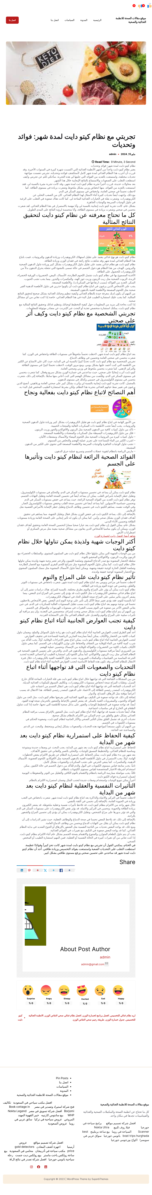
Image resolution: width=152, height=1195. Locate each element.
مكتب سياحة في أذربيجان (50, 1151)
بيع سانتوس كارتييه (52, 1115)
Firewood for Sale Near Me (12, 118)
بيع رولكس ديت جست (28, 1155)
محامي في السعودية (21, 1151)
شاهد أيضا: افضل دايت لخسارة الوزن (114, 535)
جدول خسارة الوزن (115, 1019)
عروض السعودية (57, 1123)
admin (112, 154)
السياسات (62, 1086)
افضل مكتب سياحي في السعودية (32, 1102)
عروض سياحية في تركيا (48, 1119)
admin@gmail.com (92, 964)
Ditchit (76, 118)
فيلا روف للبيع (122, 1127)
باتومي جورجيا (112, 1136)
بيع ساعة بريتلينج (100, 1131)
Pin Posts (62, 1078)
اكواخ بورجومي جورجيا (124, 1140)
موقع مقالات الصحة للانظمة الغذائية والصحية (124, 1104)
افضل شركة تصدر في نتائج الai (28, 1159)
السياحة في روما (121, 1131)
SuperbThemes (100, 1179)
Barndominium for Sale (140, 118)
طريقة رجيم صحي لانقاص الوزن (88, 1019)
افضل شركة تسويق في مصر (45, 1111)
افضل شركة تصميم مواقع (121, 1123)
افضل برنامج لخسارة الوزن (96, 1015)
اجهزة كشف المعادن (48, 1146)
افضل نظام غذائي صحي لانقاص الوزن (63, 1015)
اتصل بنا (12, 20)
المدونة (64, 1090)
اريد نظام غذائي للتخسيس (122, 1015)
